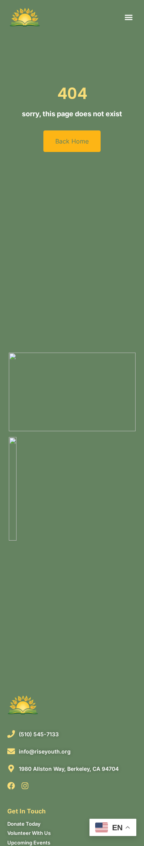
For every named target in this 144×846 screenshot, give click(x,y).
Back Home (72, 141)
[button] (128, 17)
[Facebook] (11, 786)
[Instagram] (25, 786)
